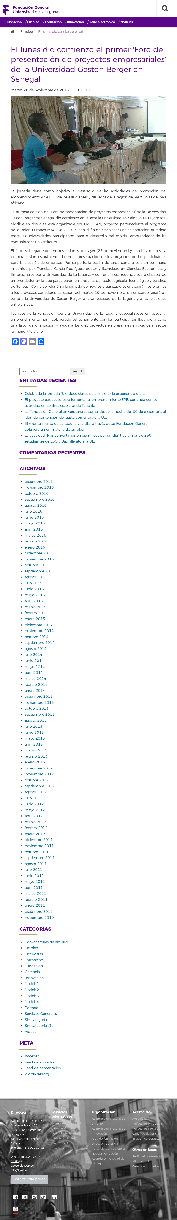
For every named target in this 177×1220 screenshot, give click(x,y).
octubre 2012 (37, 780)
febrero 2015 (36, 613)
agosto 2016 (36, 505)
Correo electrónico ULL (67, 1123)
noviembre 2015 (39, 559)
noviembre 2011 (39, 846)
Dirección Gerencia (105, 1143)
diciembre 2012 (39, 768)
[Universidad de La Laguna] (14, 31)
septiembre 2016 (40, 499)
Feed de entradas (39, 1062)
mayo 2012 (35, 810)
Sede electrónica (102, 22)
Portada (31, 1008)
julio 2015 (33, 583)
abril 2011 (34, 888)
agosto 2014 (36, 649)
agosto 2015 (36, 577)
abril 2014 (34, 673)
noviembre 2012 (39, 774)
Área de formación (105, 1138)
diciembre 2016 (39, 482)
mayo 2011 (35, 882)
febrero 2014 (36, 685)
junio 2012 (34, 804)
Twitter (25, 1197)
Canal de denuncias (146, 1133)
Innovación (75, 22)
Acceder (32, 1056)
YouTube (15, 1209)
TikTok (44, 1197)
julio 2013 (33, 726)
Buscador (57, 1148)
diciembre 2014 (39, 625)
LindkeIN (54, 1197)
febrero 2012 (36, 828)
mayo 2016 (35, 523)
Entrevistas (34, 954)
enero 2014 (35, 691)
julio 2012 (33, 798)
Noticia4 (32, 1002)
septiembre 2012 (40, 786)
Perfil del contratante (147, 1156)
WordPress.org (37, 1074)
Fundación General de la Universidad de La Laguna (30, 10)
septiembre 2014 (40, 643)
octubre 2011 (37, 852)
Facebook (15, 1197)
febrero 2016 (36, 541)
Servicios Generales (41, 1014)
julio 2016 (33, 511)
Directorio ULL (61, 1143)
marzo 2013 (35, 750)
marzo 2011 (35, 894)
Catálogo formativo (145, 1166)
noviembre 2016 (39, 487)
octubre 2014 (37, 637)
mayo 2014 (35, 667)
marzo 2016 (35, 535)
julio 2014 (33, 655)
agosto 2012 (36, 792)
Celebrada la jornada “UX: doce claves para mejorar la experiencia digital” (86, 394)
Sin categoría (36, 1020)
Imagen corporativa (146, 1138)
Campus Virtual (62, 1128)
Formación (53, 22)
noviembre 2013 (39, 703)
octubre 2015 (37, 565)
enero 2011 (35, 905)
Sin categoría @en (40, 1026)
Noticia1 (32, 984)
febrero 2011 (36, 900)
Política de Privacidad (147, 1123)
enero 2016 (35, 547)
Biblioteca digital (63, 1138)
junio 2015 (34, 589)
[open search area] (165, 8)
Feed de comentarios (43, 1068)
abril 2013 (34, 744)
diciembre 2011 (39, 840)
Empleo (33, 22)
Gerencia (32, 972)
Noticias (126, 22)
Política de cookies (145, 1128)
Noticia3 (32, 996)
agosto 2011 (36, 864)
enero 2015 (35, 619)
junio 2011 (34, 876)
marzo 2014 (35, 679)
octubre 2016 (37, 494)
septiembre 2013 (40, 714)
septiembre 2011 (40, 858)
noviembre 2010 (39, 918)
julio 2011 (33, 870)
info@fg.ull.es (19, 1170)
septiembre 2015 (40, 571)
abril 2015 (34, 601)
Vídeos (30, 1032)
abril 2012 (34, 816)
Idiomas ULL (141, 1161)
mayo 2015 (35, 595)
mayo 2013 (35, 738)
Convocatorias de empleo (46, 942)
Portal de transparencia (108, 1148)
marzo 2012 (35, 822)
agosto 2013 (36, 720)
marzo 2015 (35, 607)
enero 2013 (35, 762)
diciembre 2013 (39, 696)
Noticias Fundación (105, 1153)
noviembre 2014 (39, 631)
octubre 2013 (37, 708)
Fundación (13, 22)
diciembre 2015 (39, 553)
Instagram (34, 1197)
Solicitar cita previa (29, 1179)
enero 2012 (35, 834)
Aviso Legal (140, 1118)
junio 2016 (34, 517)
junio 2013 (34, 732)
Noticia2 (32, 990)
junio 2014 (34, 661)
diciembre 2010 (39, 912)
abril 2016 (34, 529)
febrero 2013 (36, 756)
